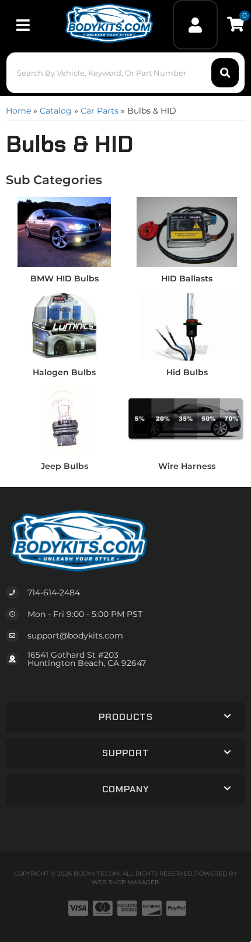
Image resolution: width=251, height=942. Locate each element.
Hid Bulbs (187, 372)
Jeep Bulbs (64, 466)
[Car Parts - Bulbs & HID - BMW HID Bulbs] (64, 231)
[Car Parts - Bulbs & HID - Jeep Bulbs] (64, 419)
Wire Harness (186, 466)
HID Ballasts (186, 278)
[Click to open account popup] (195, 25)
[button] (125, 72)
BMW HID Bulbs (64, 278)
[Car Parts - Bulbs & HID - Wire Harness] (186, 419)
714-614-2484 (53, 592)
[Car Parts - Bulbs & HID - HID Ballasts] (186, 231)
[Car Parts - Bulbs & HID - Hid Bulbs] (186, 325)
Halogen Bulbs (64, 372)
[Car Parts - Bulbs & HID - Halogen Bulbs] (64, 325)
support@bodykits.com (75, 635)
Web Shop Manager (125, 882)
